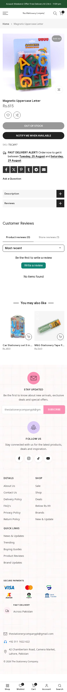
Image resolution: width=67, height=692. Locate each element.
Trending (9, 542)
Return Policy (12, 519)
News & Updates (14, 536)
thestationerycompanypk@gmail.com (31, 633)
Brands (39, 512)
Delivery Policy (13, 499)
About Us (9, 486)
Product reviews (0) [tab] (18, 237)
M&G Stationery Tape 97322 (49, 345)
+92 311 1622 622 (19, 641)
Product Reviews (14, 555)
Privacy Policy (12, 512)
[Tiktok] (38, 458)
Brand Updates (13, 562)
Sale (37, 486)
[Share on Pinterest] (21, 169)
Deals (38, 499)
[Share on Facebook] (6, 169)
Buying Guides (13, 549)
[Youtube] (48, 458)
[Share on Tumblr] (28, 169)
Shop (38, 492)
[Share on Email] (43, 169)
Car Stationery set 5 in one (18, 345)
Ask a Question (12, 178)
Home (6, 24)
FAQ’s (7, 505)
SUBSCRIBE (54, 409)
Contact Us (10, 492)
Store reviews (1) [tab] (49, 237)
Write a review (33, 265)
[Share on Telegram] (36, 169)
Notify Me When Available (33, 135)
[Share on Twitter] (13, 169)
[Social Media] (19, 458)
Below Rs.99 (43, 505)
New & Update (44, 519)
